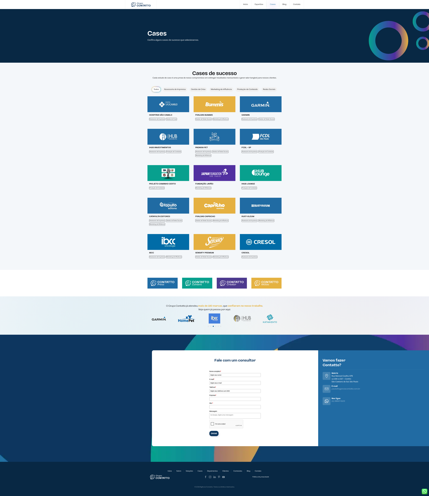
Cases (273, 4)
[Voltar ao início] (141, 4)
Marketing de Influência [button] (221, 89)
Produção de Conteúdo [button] (247, 89)
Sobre (178, 471)
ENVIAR (214, 433)
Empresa (212, 395)
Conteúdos (237, 471)
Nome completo (215, 371)
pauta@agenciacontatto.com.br (346, 389)
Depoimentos (212, 471)
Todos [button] (156, 89)
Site (211, 403)
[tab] (208, 326)
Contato (296, 4)
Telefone (212, 387)
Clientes (225, 471)
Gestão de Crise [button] (198, 89)
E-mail (211, 379)
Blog (284, 4)
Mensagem (213, 411)
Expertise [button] (259, 4)
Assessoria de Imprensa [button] (175, 89)
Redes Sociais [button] (269, 89)
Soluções (189, 471)
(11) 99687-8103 (338, 401)
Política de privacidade (260, 477)
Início (245, 4)
